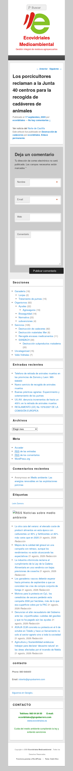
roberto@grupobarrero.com (32, 679)
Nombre (21, 181)
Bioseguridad (25, 313)
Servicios (19, 325)
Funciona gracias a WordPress (28, 759)
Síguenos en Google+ (22, 692)
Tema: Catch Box (51, 759)
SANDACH (24, 339)
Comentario (23, 234)
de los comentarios (27, 455)
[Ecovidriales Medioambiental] (36, 23)
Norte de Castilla (36, 128)
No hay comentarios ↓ (39, 120)
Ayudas (22, 306)
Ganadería (20, 291)
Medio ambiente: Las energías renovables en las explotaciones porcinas (36, 481)
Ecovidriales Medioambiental (36, 40)
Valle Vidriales (22, 354)
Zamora (20, 503)
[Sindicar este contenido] (18, 513)
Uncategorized (22, 351)
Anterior (42, 68)
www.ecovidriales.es (37, 720)
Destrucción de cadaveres (32, 328)
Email (20, 199)
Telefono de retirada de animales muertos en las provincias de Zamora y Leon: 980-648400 (37, 377)
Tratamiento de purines (30, 298)
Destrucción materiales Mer (33, 332)
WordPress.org (22, 458)
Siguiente (55, 68)
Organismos (21, 302)
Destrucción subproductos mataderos (42, 343)
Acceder (19, 447)
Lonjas (22, 295)
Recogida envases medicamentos (36, 336)
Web (19, 216)
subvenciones (26, 321)
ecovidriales (19, 120)
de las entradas (25, 451)
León (14, 503)
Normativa (24, 317)
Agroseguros (29, 310)
